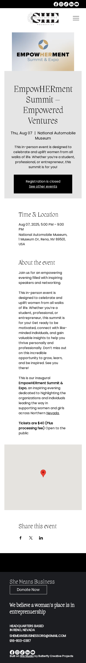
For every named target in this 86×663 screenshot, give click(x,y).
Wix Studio (27, 656)
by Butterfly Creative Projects (53, 656)
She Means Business (32, 582)
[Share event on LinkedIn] (41, 538)
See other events (43, 186)
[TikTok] (66, 4)
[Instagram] (61, 4)
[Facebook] (56, 4)
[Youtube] (76, 4)
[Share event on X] (31, 538)
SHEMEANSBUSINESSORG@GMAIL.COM (38, 636)
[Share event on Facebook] (21, 538)
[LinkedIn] (71, 4)
